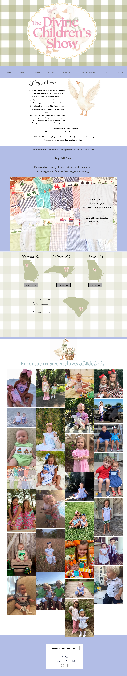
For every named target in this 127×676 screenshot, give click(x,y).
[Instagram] (62, 665)
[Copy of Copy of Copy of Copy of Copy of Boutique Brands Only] (61, 247)
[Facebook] (67, 665)
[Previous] (13, 214)
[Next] (114, 214)
